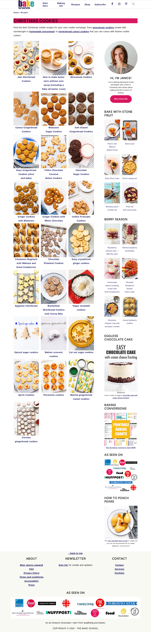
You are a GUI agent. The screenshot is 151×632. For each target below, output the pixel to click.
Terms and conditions (32, 577)
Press (31, 585)
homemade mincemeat (41, 31)
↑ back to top (75, 553)
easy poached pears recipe (118, 541)
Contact (119, 565)
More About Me (121, 99)
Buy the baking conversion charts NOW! (121, 448)
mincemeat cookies (103, 27)
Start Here (45, 4)
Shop (87, 4)
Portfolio (119, 573)
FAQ (31, 569)
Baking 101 (61, 4)
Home (16, 12)
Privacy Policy (31, 573)
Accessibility (31, 581)
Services (119, 569)
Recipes (75, 4)
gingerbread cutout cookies (73, 31)
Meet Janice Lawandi (31, 565)
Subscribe (100, 4)
